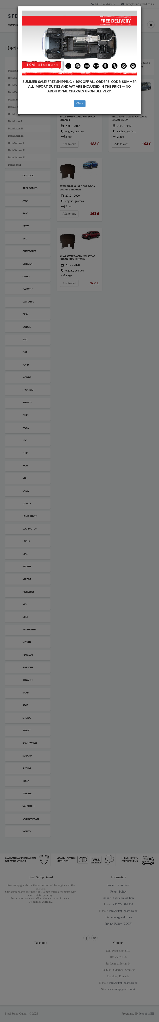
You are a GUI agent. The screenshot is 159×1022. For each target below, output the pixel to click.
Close (79, 103)
